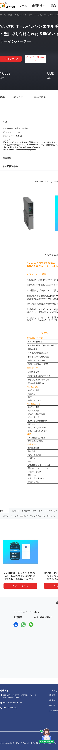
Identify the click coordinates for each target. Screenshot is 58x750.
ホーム (3, 15)
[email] (15, 624)
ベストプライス (10, 58)
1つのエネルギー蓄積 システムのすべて (31, 15)
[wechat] (31, 624)
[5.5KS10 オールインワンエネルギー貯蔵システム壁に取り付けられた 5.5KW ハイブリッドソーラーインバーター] (20, 552)
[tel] (38, 624)
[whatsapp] (23, 624)
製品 (10, 15)
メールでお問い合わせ (35, 58)
